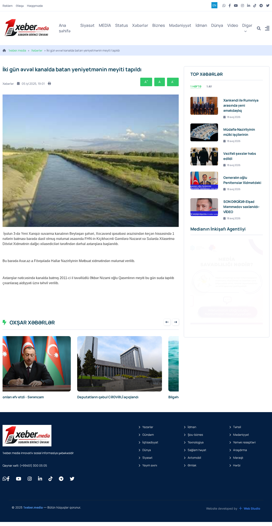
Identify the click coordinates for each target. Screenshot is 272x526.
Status (121, 25)
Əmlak (192, 465)
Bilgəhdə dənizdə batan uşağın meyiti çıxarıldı (39, 397)
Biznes (158, 25)
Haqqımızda (35, 6)
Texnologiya (196, 442)
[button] (267, 29)
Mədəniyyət (180, 25)
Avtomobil (194, 458)
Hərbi (236, 465)
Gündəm (148, 435)
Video (232, 25)
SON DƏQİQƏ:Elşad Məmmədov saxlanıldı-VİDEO (241, 206)
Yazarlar (147, 427)
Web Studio (252, 508)
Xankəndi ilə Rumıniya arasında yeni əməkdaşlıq (240, 105)
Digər (247, 25)
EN (214, 5)
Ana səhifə (65, 28)
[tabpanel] (226, 156)
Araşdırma (240, 450)
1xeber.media (17, 50)
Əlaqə (20, 6)
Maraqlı (238, 458)
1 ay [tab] (209, 86)
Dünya (217, 25)
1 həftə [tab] (195, 86)
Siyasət (87, 25)
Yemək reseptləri (244, 442)
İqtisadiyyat (150, 442)
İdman (201, 25)
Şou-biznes (195, 435)
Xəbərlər (140, 25)
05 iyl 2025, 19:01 (33, 84)
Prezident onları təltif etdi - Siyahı (121, 397)
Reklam (8, 6)
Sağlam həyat (197, 450)
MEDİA (105, 25)
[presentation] (167, 322)
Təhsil (237, 427)
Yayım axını (149, 465)
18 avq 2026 (233, 117)
